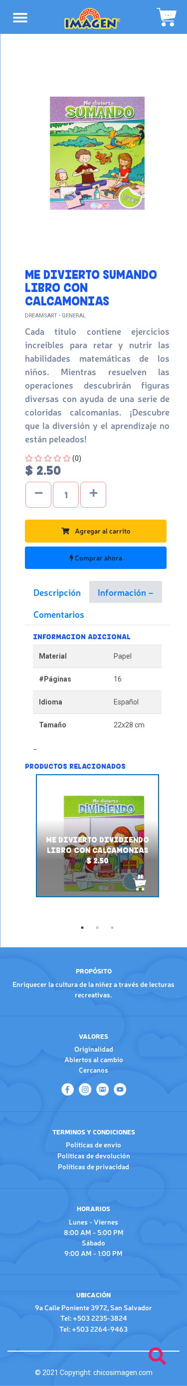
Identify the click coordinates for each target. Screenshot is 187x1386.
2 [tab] (97, 928)
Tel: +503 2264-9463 (93, 1328)
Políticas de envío (93, 1144)
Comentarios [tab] (58, 614)
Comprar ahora (97, 557)
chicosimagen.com (123, 1373)
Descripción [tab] (57, 592)
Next (177, 847)
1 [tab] (82, 928)
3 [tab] (112, 928)
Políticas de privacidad (93, 1166)
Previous (17, 847)
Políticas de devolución (93, 1155)
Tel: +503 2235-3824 (93, 1317)
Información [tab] (123, 592)
